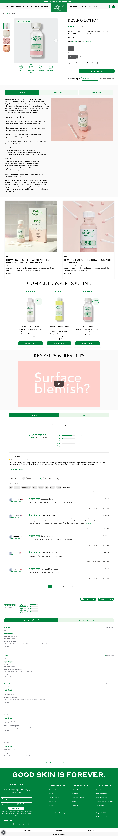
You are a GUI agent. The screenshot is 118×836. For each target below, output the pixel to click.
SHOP (5, 6)
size (11, 487)
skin (46, 487)
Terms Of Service (27, 830)
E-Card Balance (54, 809)
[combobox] (97, 6)
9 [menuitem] (67, 763)
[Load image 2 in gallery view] (6, 33)
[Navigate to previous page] (45, 586)
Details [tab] (22, 92)
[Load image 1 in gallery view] (6, 26)
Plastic (72, 57)
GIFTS (29, 6)
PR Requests (100, 805)
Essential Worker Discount (104, 801)
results (52, 487)
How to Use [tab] (96, 92)
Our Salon (75, 793)
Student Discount (101, 797)
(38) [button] (28, 610)
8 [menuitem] (65, 763)
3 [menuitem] (54, 763)
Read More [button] (90, 34)
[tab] (31, 620)
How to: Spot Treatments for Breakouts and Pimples (29, 261)
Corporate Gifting (101, 813)
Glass (81, 57)
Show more (66, 487)
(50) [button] (28, 608)
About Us (75, 789)
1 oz (71, 48)
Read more (87, 523)
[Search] (90, 6)
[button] (113, 6)
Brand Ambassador (101, 793)
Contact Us (53, 789)
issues (34, 487)
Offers (51, 805)
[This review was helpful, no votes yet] (104, 508)
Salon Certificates (78, 797)
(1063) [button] (28, 605)
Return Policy (53, 801)
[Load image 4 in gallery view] (6, 48)
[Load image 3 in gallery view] (6, 41)
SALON (83, 6)
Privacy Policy (26, 813)
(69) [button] (28, 612)
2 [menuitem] (52, 763)
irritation (17, 487)
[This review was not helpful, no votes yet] (107, 508)
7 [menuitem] (63, 763)
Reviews (75, 805)
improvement (26, 487)
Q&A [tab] (84, 415)
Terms (16, 815)
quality (41, 487)
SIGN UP (16, 808)
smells (59, 487)
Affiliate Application (102, 816)
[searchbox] (15, 478)
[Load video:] (59, 384)
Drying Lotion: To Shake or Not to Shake (88, 261)
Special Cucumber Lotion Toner (59, 328)
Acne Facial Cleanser (30, 327)
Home (4, 13)
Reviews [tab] (34, 415)
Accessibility (60, 830)
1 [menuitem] (50, 763)
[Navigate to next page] (72, 586)
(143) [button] (28, 606)
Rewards (98, 789)
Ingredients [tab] (59, 92)
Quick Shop (30, 343)
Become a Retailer (101, 809)
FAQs (51, 793)
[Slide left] (16, 40)
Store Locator (76, 801)
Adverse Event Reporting (57, 813)
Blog (73, 809)
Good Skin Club (86, 41)
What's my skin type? (107, 78)
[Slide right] (55, 40)
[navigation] (57, 801)
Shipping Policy (54, 797)
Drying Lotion (11, 13)
